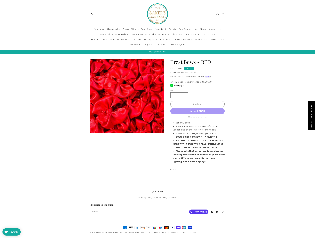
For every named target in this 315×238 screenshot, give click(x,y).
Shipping (174, 72)
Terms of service (160, 232)
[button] (92, 14)
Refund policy (134, 232)
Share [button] (175, 169)
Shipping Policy (145, 197)
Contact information (189, 232)
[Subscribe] (131, 212)
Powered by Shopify (120, 232)
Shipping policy (174, 232)
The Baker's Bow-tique (104, 232)
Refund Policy (160, 197)
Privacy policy (146, 232)
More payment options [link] (197, 117)
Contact (173, 197)
